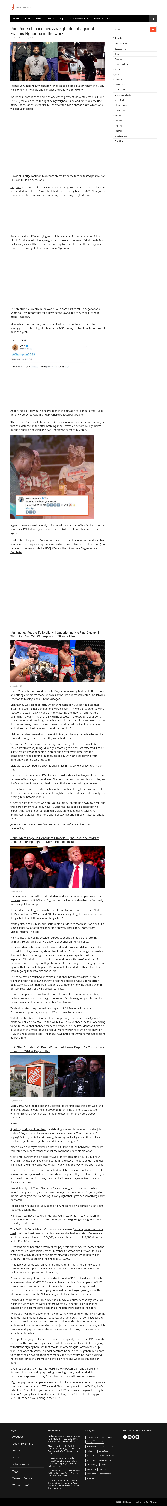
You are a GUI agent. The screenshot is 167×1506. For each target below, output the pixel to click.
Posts (15, 1457)
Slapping (118, 126)
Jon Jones (15, 187)
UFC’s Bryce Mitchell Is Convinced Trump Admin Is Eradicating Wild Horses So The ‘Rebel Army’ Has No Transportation (63, 1484)
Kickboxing (119, 79)
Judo (117, 74)
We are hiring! (20, 1485)
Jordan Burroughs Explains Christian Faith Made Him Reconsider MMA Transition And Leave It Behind (64, 1439)
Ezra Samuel (15, 38)
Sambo (118, 115)
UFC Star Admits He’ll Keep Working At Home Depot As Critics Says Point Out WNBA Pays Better (64, 1473)
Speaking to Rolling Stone (58, 1372)
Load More (57, 1410)
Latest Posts (120, 85)
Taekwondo (120, 131)
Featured (119, 59)
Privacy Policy (20, 1464)
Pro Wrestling (120, 110)
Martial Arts (120, 90)
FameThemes (151, 1502)
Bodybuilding (120, 49)
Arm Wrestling (121, 44)
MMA (38, 18)
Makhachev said (57, 720)
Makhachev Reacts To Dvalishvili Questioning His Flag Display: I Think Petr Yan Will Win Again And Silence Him (54, 634)
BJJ (61, 18)
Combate (16, 552)
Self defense (120, 120)
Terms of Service (102, 18)
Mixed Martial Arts (123, 95)
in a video (23, 1304)
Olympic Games (121, 105)
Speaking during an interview (27, 1129)
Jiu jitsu (118, 69)
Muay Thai (119, 100)
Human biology (121, 64)
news (27, 18)
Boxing (51, 18)
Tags (15, 1471)
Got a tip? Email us (78, 18)
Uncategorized (121, 136)
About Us (18, 1436)
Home (16, 18)
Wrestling (119, 141)
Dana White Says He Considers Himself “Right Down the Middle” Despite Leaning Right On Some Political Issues (54, 840)
